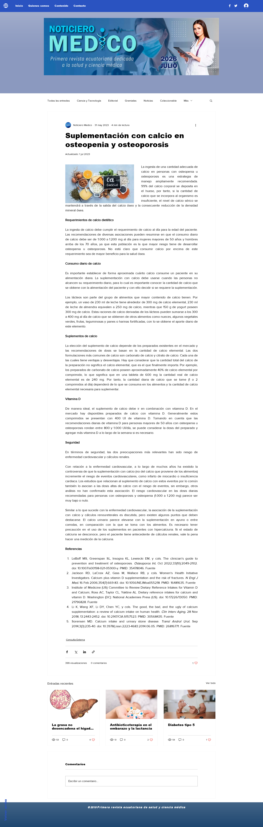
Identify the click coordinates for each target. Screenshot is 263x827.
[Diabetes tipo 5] (189, 704)
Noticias (148, 100)
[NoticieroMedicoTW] (236, 6)
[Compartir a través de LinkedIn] (84, 652)
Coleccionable (168, 100)
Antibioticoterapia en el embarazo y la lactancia (131, 726)
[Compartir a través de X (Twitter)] (75, 652)
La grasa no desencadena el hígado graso (72, 726)
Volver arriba (5, 810)
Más (186, 100)
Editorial (113, 100)
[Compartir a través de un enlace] (93, 652)
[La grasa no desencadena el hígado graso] (73, 704)
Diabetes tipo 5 (181, 725)
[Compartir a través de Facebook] (67, 652)
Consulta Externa (75, 639)
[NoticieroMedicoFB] (230, 6)
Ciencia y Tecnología (89, 100)
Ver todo (211, 683)
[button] (211, 100)
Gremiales (131, 100)
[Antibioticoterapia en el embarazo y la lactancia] (131, 704)
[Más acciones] (195, 125)
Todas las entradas (58, 100)
